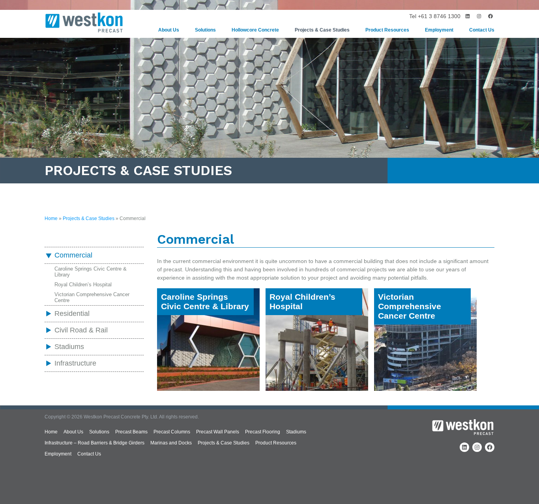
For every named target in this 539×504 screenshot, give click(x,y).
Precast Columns (171, 432)
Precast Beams (131, 432)
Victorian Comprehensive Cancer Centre (91, 297)
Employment (439, 30)
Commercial (73, 255)
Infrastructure (75, 363)
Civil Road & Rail (81, 330)
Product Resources (387, 30)
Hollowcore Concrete (255, 30)
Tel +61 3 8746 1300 (434, 16)
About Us (168, 30)
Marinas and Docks (171, 443)
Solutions (205, 30)
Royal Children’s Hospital (83, 284)
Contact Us (481, 30)
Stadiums (69, 347)
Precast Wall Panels (217, 432)
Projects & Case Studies (322, 30)
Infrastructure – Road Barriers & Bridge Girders (94, 443)
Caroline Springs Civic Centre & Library (90, 272)
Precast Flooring (262, 432)
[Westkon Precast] (84, 23)
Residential (72, 313)
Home (51, 218)
